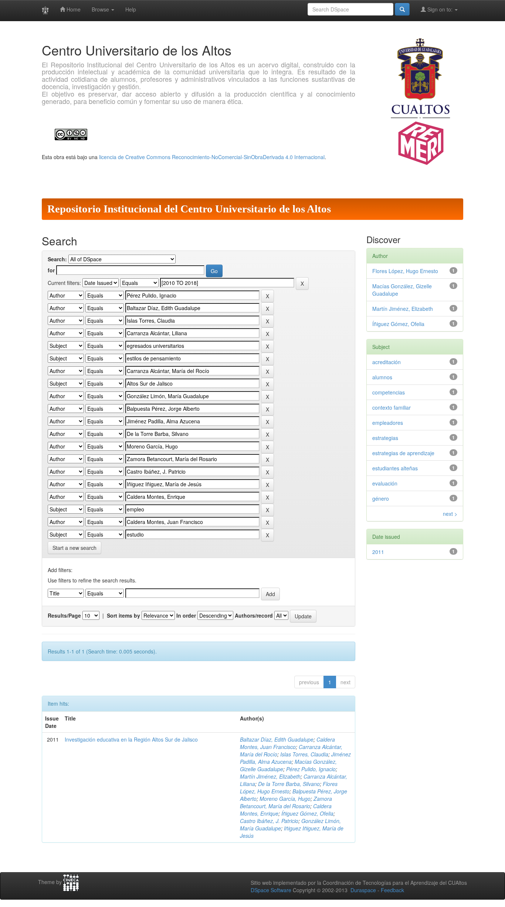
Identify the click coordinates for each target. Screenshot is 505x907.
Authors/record (254, 615)
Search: (57, 259)
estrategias (385, 437)
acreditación (386, 362)
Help (130, 9)
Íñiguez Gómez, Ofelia (307, 813)
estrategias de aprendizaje (403, 453)
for (51, 270)
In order (186, 615)
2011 (378, 551)
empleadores (387, 422)
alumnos (382, 377)
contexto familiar (391, 407)
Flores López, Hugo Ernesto (289, 787)
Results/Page (64, 615)
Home (73, 9)
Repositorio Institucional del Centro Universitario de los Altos (189, 209)
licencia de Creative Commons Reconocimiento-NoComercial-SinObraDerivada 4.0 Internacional (212, 157)
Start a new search (74, 547)
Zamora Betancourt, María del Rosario (286, 802)
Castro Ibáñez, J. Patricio (269, 820)
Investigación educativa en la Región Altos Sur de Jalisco (131, 739)
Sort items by (123, 615)
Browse (101, 9)
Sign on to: (440, 9)
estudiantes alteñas (395, 468)
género (380, 498)
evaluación (384, 483)
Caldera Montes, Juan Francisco (287, 743)
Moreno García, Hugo (285, 798)
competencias (388, 392)
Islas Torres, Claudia (304, 754)
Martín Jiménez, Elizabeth (270, 776)
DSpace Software (271, 890)
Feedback (392, 890)
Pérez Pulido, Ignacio (311, 769)
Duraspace (363, 890)
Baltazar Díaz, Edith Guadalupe (276, 739)
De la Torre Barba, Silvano (289, 783)
